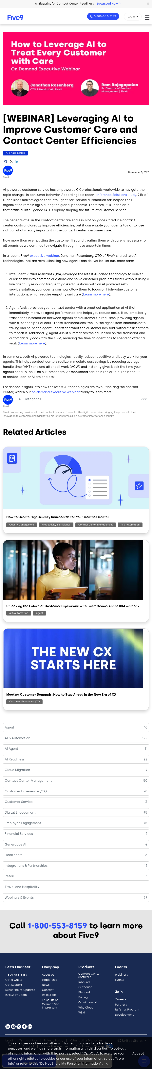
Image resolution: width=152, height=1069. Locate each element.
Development (124, 1014)
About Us (48, 974)
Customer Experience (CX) (24, 701)
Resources (49, 995)
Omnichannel (87, 1002)
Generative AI (15, 844)
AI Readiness (15, 759)
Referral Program (127, 1009)
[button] (148, 4)
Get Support (13, 985)
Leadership (49, 980)
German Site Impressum (50, 1006)
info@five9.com (16, 995)
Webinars (121, 974)
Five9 (6, 177)
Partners (121, 1004)
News (45, 985)
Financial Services (19, 834)
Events (119, 980)
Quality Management (21, 524)
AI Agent (11, 749)
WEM (81, 1012)
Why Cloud (85, 1007)
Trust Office (50, 1000)
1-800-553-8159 (105, 16)
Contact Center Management (95, 524)
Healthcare (14, 855)
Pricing (83, 997)
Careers (120, 999)
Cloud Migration (17, 770)
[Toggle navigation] (148, 17)
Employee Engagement (23, 823)
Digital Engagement (20, 812)
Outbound (85, 987)
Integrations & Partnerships (26, 866)
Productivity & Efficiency (56, 524)
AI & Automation (15, 152)
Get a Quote (14, 980)
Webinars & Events (19, 897)
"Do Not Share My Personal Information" (70, 1063)
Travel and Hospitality (22, 887)
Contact (48, 990)
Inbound (84, 982)
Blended (84, 992)
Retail (9, 876)
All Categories (30, 399)
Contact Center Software (89, 975)
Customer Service (19, 802)
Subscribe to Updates (20, 990)
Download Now (108, 3)
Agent (39, 613)
